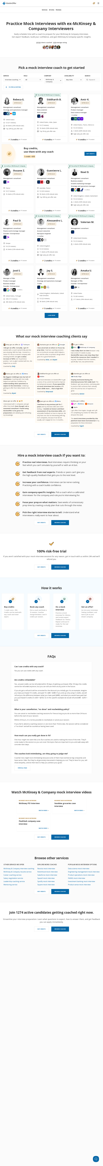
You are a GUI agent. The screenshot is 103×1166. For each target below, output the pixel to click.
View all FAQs (22, 768)
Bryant (55, 360)
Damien (81, 394)
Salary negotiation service (13, 878)
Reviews (58, 10)
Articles (51, 10)
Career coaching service (12, 875)
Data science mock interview (78, 868)
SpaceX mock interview (46, 878)
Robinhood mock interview (47, 872)
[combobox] (12, 80)
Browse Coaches (60, 434)
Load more (51, 315)
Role (25, 76)
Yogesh (81, 426)
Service (6, 76)
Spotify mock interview (46, 881)
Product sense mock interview (79, 885)
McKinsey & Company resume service (17, 872)
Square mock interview (46, 885)
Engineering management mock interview (83, 872)
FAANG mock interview (76, 878)
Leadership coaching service (14, 881)
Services (44, 10)
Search (87, 76)
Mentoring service (10, 885)
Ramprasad (49, 392)
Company (47, 76)
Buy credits (90, 154)
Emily (13, 366)
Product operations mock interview (81, 875)
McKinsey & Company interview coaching (19, 868)
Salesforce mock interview (47, 875)
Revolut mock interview (46, 868)
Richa (47, 360)
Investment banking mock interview (81, 881)
